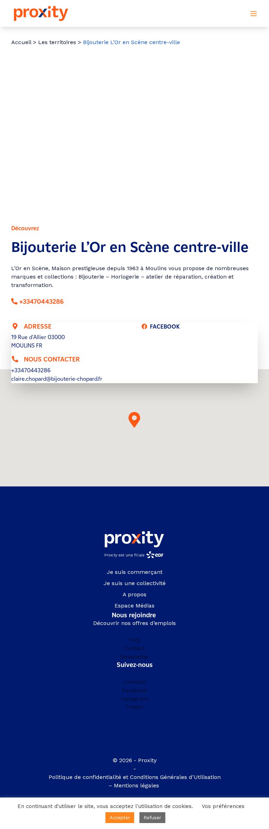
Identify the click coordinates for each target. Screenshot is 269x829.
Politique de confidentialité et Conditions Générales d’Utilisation (135, 777)
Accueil (21, 42)
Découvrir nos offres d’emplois (134, 623)
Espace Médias (134, 605)
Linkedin (134, 682)
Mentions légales (137, 785)
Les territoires (57, 42)
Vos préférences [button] (223, 806)
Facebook (134, 690)
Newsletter (134, 656)
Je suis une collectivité (135, 583)
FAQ (134, 640)
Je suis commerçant (135, 572)
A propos (134, 594)
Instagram (135, 698)
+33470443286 (41, 301)
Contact (134, 648)
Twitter (134, 707)
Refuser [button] (152, 817)
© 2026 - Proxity (135, 760)
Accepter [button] (120, 817)
